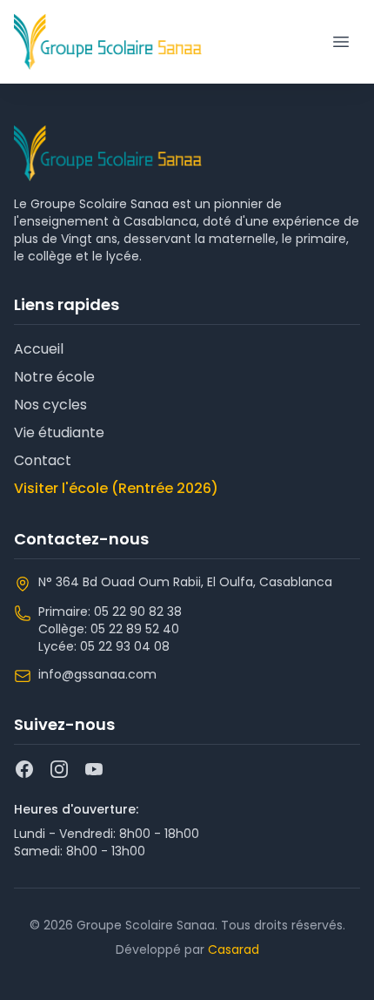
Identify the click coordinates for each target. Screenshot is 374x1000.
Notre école (54, 377)
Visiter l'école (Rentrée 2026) (116, 488)
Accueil (38, 349)
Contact (42, 460)
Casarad (233, 949)
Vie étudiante (59, 432)
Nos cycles (50, 405)
